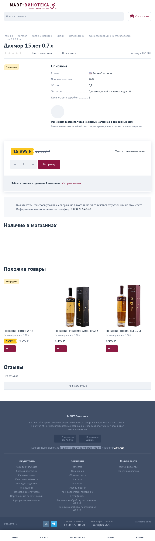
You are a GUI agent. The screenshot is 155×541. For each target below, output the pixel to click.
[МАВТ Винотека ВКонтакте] (46, 524)
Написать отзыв (77, 385)
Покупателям (26, 461)
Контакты (77, 479)
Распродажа (11, 67)
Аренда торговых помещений (77, 491)
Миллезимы (26, 487)
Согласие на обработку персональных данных (77, 501)
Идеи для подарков (26, 483)
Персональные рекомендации (26, 496)
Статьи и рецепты (128, 466)
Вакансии (77, 483)
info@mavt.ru (101, 525)
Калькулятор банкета (26, 479)
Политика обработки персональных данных (77, 508)
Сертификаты (77, 496)
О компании (77, 471)
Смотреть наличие (71, 183)
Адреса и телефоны (26, 471)
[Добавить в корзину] (10, 348)
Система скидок (26, 475)
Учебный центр (77, 487)
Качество (77, 466)
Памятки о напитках (128, 471)
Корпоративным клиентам (26, 500)
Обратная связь (77, 475)
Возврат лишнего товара (26, 491)
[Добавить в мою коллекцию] (47, 280)
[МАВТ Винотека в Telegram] (54, 524)
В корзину (49, 164)
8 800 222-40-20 (81, 209)
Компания (77, 461)
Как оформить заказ (26, 466)
